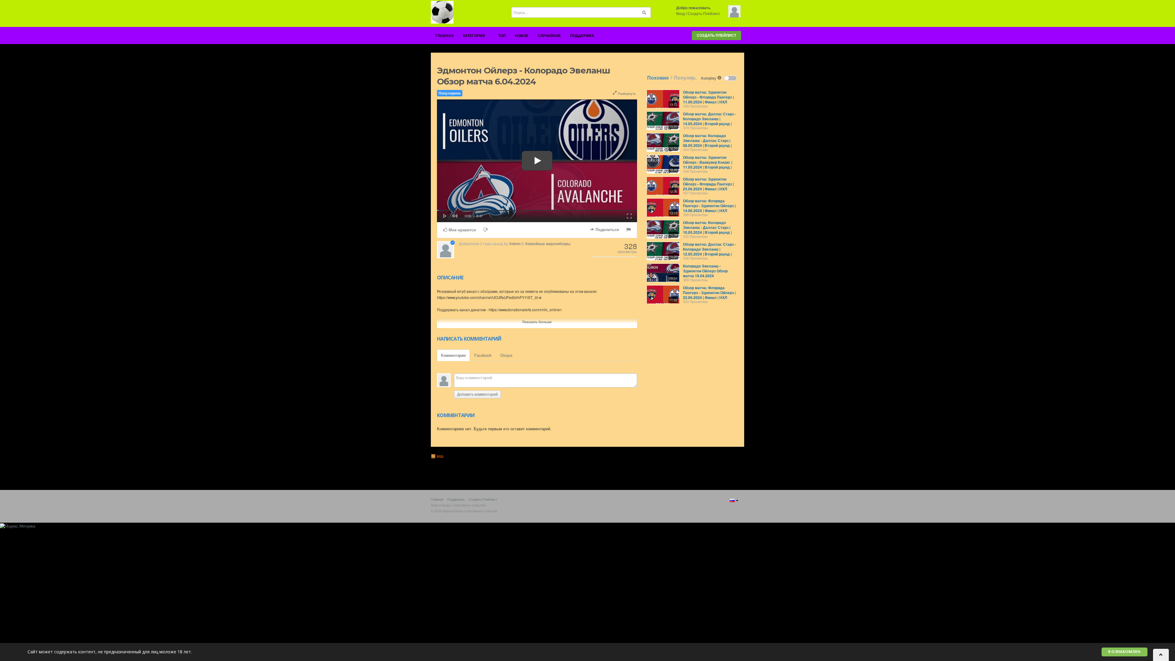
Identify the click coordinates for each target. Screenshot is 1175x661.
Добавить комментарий (477, 394)
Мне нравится (461, 230)
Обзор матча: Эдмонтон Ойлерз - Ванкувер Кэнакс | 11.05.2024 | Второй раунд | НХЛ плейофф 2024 (707, 165)
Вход (680, 14)
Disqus (506, 355)
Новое (521, 36)
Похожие (658, 77)
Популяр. (685, 77)
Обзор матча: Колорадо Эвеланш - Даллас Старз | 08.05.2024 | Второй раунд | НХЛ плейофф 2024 (707, 143)
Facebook (483, 355)
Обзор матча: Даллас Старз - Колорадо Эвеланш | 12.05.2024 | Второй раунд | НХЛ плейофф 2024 (709, 251)
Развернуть (626, 93)
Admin (514, 244)
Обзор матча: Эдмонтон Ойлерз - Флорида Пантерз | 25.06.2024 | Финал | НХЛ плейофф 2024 (708, 186)
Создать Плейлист (704, 14)
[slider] (537, 210)
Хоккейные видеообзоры (547, 244)
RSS (439, 456)
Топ (502, 36)
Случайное (549, 36)
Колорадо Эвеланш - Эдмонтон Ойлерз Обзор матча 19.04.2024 (705, 270)
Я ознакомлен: (1124, 651)
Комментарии (453, 355)
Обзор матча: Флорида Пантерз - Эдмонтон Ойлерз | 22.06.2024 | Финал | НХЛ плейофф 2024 (709, 295)
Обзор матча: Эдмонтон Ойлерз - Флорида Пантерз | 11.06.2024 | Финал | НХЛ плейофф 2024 (708, 99)
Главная (444, 36)
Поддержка (582, 36)
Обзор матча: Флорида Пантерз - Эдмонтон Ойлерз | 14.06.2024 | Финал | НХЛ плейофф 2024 (709, 208)
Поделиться (606, 229)
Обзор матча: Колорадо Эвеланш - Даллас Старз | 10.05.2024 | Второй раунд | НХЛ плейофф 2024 (707, 230)
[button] (445, 215)
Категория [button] (474, 36)
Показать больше (537, 321)
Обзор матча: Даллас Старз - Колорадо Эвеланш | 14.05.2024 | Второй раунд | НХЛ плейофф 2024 (709, 121)
